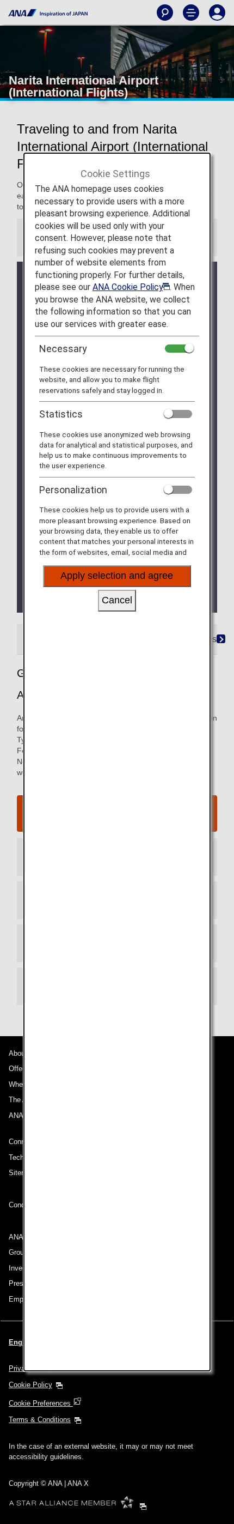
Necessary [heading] (63, 348)
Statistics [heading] (61, 414)
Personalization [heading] (73, 489)
